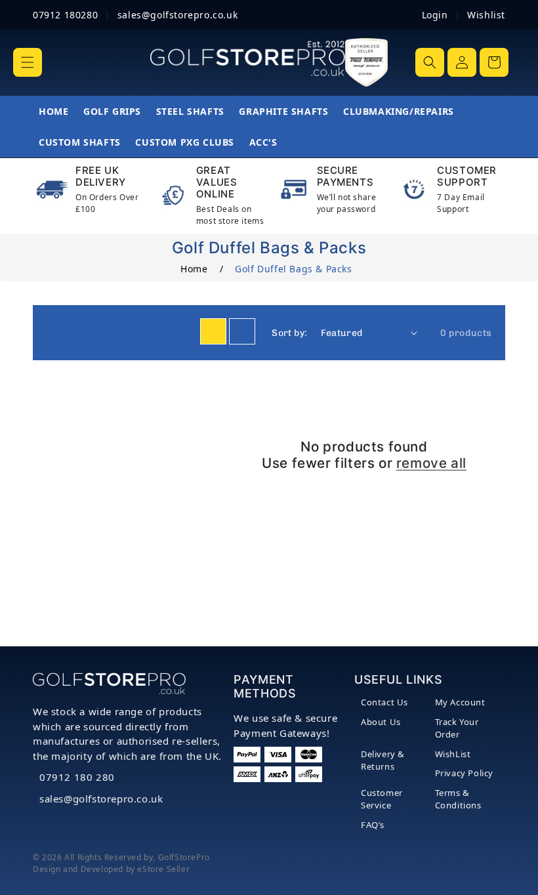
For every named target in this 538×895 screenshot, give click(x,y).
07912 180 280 (77, 776)
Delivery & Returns (383, 760)
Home (53, 111)
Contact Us (384, 702)
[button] (27, 62)
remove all (431, 463)
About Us (381, 722)
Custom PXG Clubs (184, 142)
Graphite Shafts (283, 111)
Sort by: (289, 333)
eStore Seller (163, 869)
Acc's (263, 142)
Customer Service (382, 799)
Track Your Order (457, 728)
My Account (460, 702)
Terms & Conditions (458, 799)
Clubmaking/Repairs (398, 111)
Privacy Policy (464, 773)
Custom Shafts (80, 142)
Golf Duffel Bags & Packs (293, 268)
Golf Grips (112, 111)
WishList (453, 754)
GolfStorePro (184, 857)
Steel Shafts (190, 111)
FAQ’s (372, 825)
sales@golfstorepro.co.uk (101, 798)
